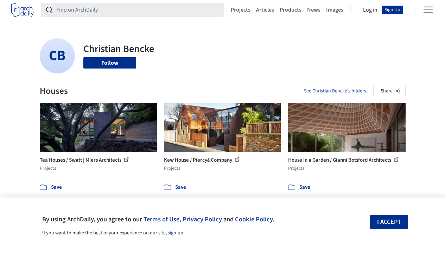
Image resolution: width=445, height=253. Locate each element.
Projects (240, 10)
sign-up (175, 232)
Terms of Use (161, 219)
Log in (370, 10)
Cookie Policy (254, 219)
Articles (265, 10)
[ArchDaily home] (22, 10)
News (313, 10)
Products (290, 10)
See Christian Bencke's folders (335, 91)
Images (334, 10)
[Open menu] (428, 9)
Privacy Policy (202, 219)
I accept (389, 222)
